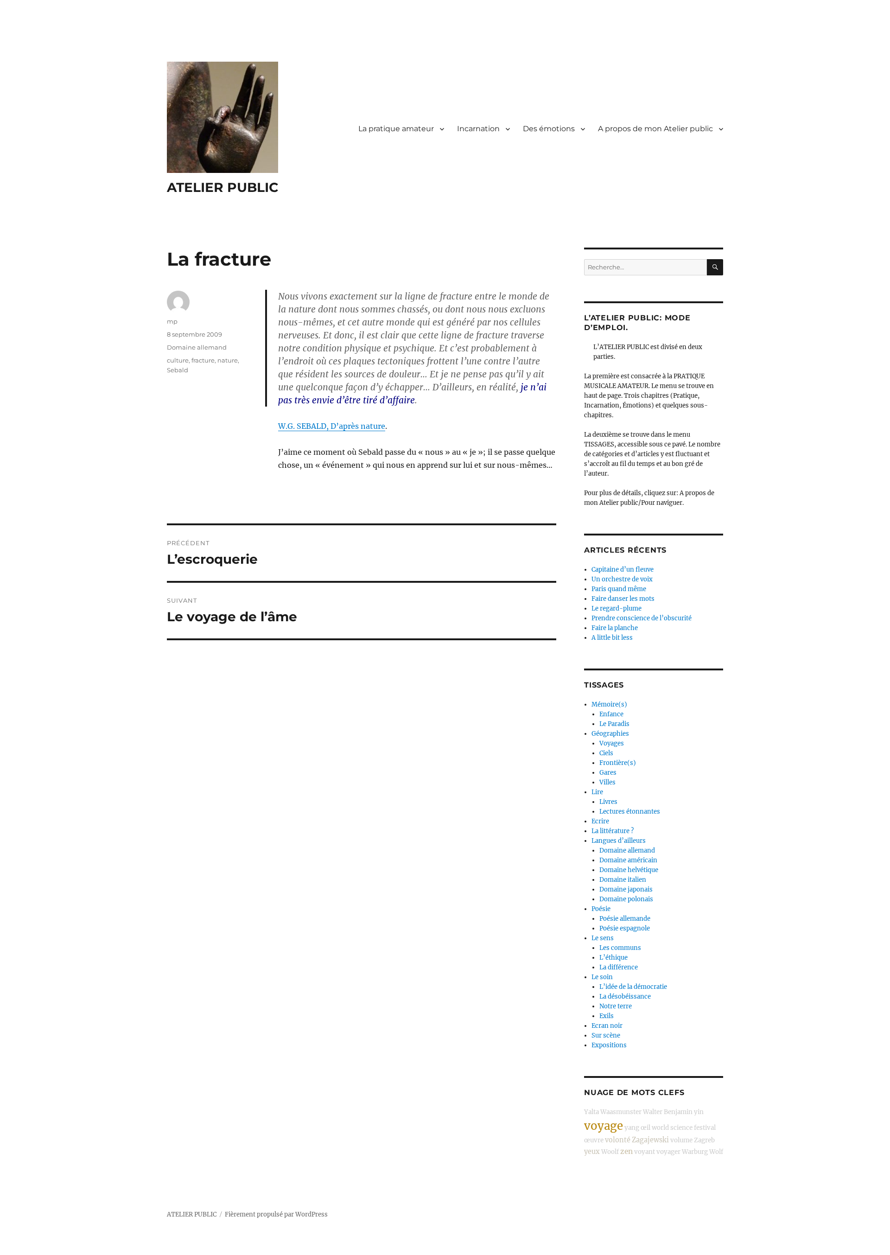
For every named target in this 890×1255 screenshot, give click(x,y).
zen (626, 1151)
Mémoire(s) (609, 704)
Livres (608, 802)
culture (178, 360)
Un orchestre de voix (622, 579)
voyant (644, 1152)
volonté (617, 1140)
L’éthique (613, 958)
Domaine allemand (197, 347)
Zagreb (704, 1140)
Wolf (716, 1152)
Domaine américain (628, 860)
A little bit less (612, 638)
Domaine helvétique (628, 870)
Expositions (609, 1045)
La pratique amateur (396, 128)
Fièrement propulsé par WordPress (276, 1214)
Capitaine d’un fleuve (622, 569)
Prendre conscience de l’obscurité (641, 618)
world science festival (684, 1128)
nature (227, 360)
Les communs (620, 948)
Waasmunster (621, 1112)
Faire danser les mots (623, 599)
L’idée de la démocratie (633, 987)
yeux (592, 1151)
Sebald (177, 370)
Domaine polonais (626, 899)
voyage (603, 1126)
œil (645, 1128)
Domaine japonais (626, 889)
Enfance (611, 714)
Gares (608, 773)
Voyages (611, 743)
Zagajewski (650, 1140)
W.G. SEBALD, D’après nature (331, 426)
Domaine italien (622, 880)
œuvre (594, 1140)
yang (631, 1128)
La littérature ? (612, 831)
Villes (607, 782)
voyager (668, 1152)
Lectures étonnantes (629, 811)
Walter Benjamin (668, 1112)
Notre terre (615, 1006)
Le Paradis (614, 724)
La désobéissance (625, 996)
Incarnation (478, 128)
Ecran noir (607, 1026)
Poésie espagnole (624, 928)
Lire (597, 792)
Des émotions (549, 128)
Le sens (602, 938)
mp (172, 321)
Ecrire (600, 821)
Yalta (591, 1112)
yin (699, 1112)
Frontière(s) (617, 763)
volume (681, 1140)
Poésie (600, 909)
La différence (618, 967)
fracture (203, 360)
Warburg (695, 1152)
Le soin (602, 977)
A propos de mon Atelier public (655, 128)
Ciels (606, 753)
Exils (606, 1016)
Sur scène (605, 1035)
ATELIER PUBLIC (223, 187)
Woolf (610, 1152)
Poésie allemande (624, 919)
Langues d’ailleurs (618, 841)
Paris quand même (618, 589)
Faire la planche (614, 628)
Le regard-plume (616, 608)
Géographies (610, 734)
